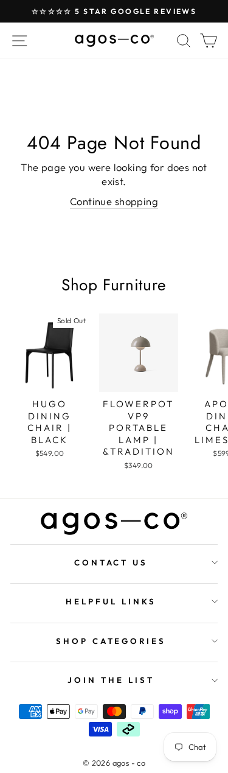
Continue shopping (114, 201)
